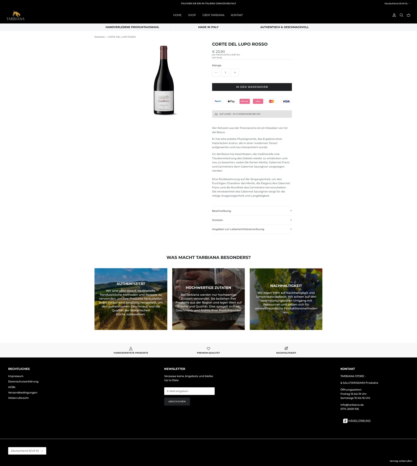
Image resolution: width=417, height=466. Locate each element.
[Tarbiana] (15, 15)
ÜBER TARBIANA (213, 15)
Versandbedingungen (22, 392)
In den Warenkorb (252, 86)
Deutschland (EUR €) (396, 3)
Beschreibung (221, 210)
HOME (177, 15)
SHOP (192, 15)
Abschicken (177, 401)
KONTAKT (237, 15)
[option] (165, 82)
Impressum (15, 376)
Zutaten (217, 220)
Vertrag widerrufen (401, 460)
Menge (216, 65)
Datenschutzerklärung (23, 381)
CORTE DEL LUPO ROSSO (122, 37)
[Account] (393, 15)
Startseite (99, 37)
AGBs (11, 387)
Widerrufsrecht (18, 398)
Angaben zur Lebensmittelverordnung (238, 229)
